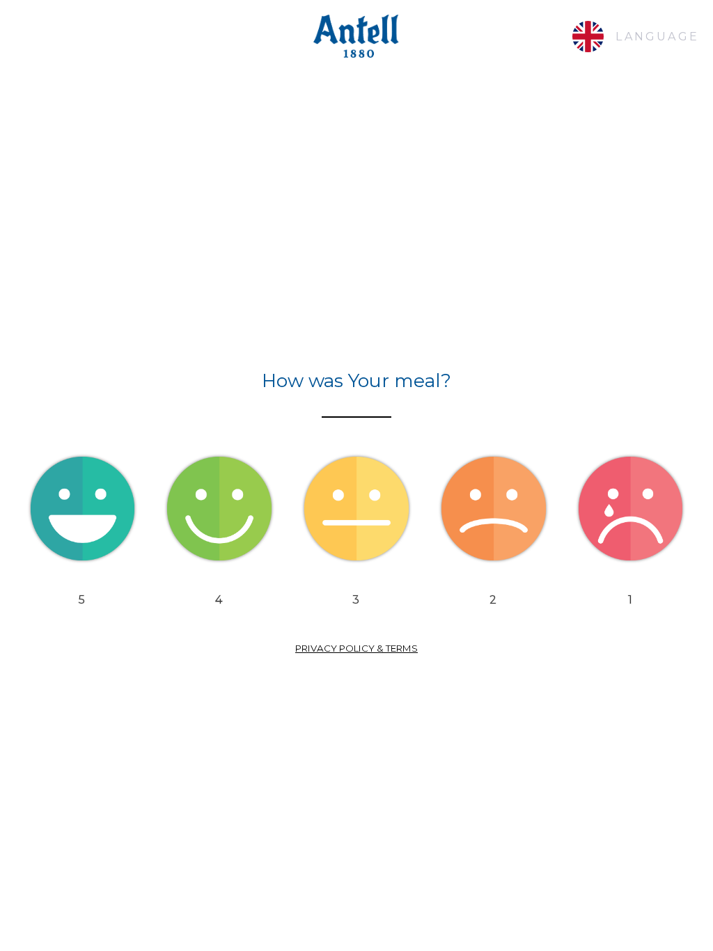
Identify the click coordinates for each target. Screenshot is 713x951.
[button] (82, 509)
